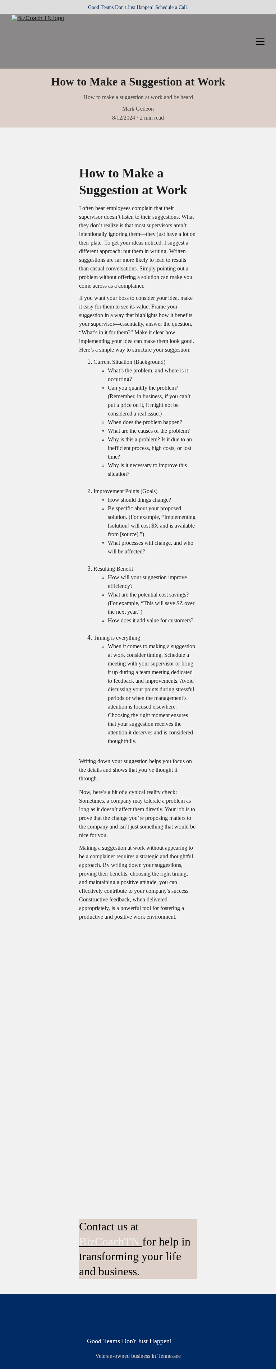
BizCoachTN (109, 1241)
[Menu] (260, 41)
